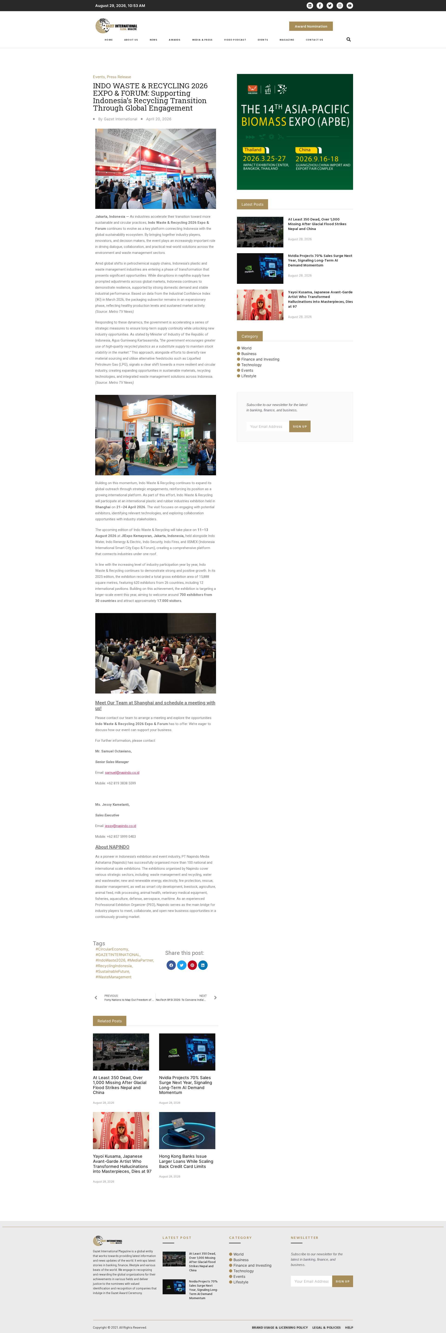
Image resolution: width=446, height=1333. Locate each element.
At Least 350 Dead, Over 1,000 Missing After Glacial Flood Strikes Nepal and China (119, 1085)
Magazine (287, 40)
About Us (131, 40)
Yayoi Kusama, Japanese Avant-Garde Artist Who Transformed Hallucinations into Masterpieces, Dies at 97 (122, 1164)
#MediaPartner (140, 960)
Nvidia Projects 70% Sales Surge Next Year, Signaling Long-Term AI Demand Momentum (185, 1085)
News (153, 40)
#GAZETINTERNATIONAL (118, 954)
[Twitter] (330, 5)
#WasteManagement (113, 977)
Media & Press (202, 40)
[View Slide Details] (295, 132)
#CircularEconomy (112, 949)
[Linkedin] (310, 5)
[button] (349, 39)
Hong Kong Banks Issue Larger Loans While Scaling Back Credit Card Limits (186, 1161)
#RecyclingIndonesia (114, 965)
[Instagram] (340, 5)
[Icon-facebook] (320, 5)
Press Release (119, 76)
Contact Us (314, 40)
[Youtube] (350, 5)
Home (109, 40)
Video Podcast (235, 40)
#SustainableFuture (112, 971)
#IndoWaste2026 (110, 960)
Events (263, 40)
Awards (174, 40)
